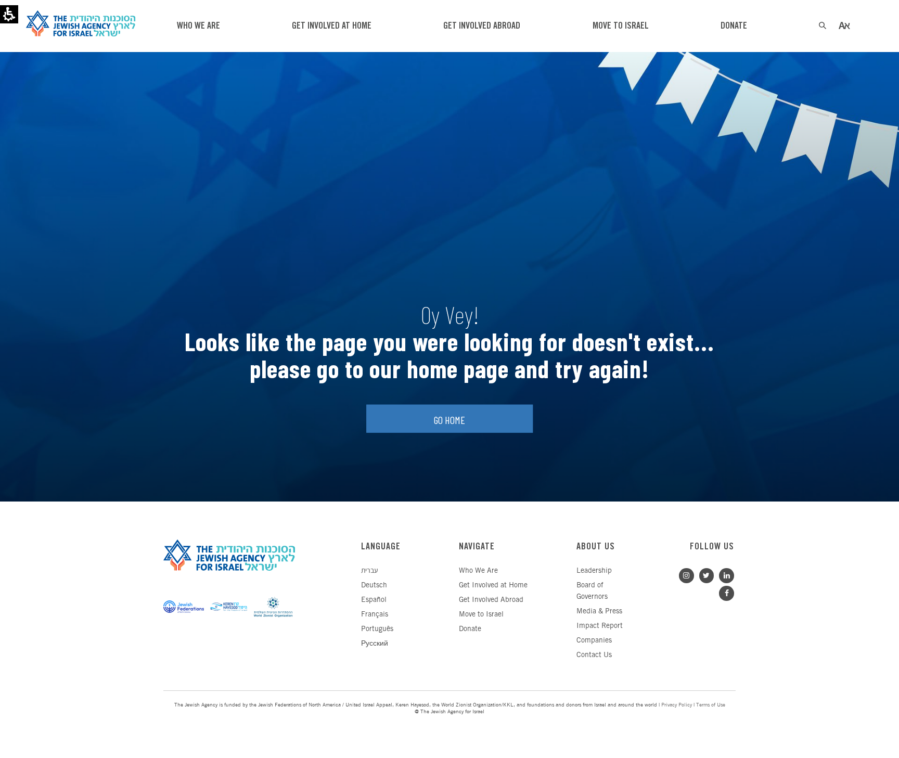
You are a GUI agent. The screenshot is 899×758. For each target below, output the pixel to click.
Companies (594, 640)
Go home (449, 420)
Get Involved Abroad (491, 600)
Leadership (594, 571)
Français (374, 614)
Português (377, 629)
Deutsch (374, 585)
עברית (369, 571)
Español (374, 600)
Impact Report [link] (599, 626)
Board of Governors (592, 591)
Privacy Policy (676, 705)
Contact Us (594, 655)
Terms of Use (710, 705)
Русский (374, 643)
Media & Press (599, 611)
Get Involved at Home (493, 585)
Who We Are (478, 571)
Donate (470, 629)
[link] (724, 574)
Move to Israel (481, 614)
